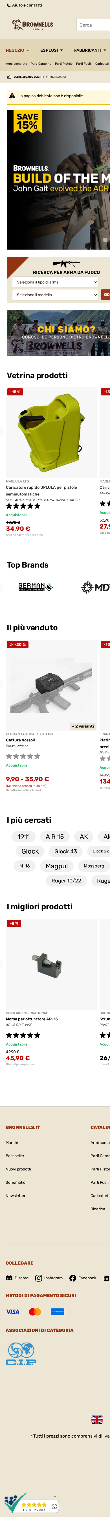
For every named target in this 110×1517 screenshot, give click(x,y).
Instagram (53, 1278)
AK (84, 836)
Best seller (15, 1156)
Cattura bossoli (20, 740)
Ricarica (98, 1209)
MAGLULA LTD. (18, 481)
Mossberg (94, 866)
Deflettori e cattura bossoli (23, 790)
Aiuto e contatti (26, 5)
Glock (30, 851)
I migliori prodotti (40, 906)
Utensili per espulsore (20, 1064)
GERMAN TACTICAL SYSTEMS (29, 734)
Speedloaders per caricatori (24, 535)
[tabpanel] (51, 462)
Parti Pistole (63, 64)
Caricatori (99, 1195)
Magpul (57, 866)
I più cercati (29, 820)
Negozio (15, 50)
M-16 (24, 866)
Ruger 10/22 (66, 881)
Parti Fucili (84, 64)
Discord (21, 1278)
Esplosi (49, 50)
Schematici (16, 1182)
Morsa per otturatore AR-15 (32, 1019)
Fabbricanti (87, 50)
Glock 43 (65, 851)
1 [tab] (105, 240)
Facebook (87, 1278)
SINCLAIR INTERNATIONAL (27, 1013)
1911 (23, 837)
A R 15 (55, 837)
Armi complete (16, 64)
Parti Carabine (41, 64)
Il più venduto (33, 627)
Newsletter (15, 1195)
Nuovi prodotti (18, 1169)
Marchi (12, 1142)
